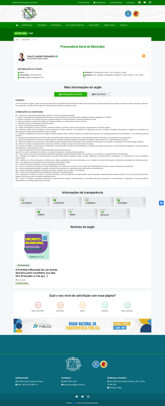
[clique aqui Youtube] (82, 397)
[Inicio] (17, 25)
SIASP (74, 403)
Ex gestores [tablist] (100, 94)
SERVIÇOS (123, 25)
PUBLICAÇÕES (94, 25)
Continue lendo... (22, 283)
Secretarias (26, 40)
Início (17, 40)
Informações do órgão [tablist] (71, 94)
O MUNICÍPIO (41, 25)
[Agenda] (143, 56)
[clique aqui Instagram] (88, 397)
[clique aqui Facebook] (77, 397)
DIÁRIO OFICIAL (109, 25)
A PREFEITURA (27, 25)
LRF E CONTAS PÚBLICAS (75, 25)
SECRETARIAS (56, 25)
